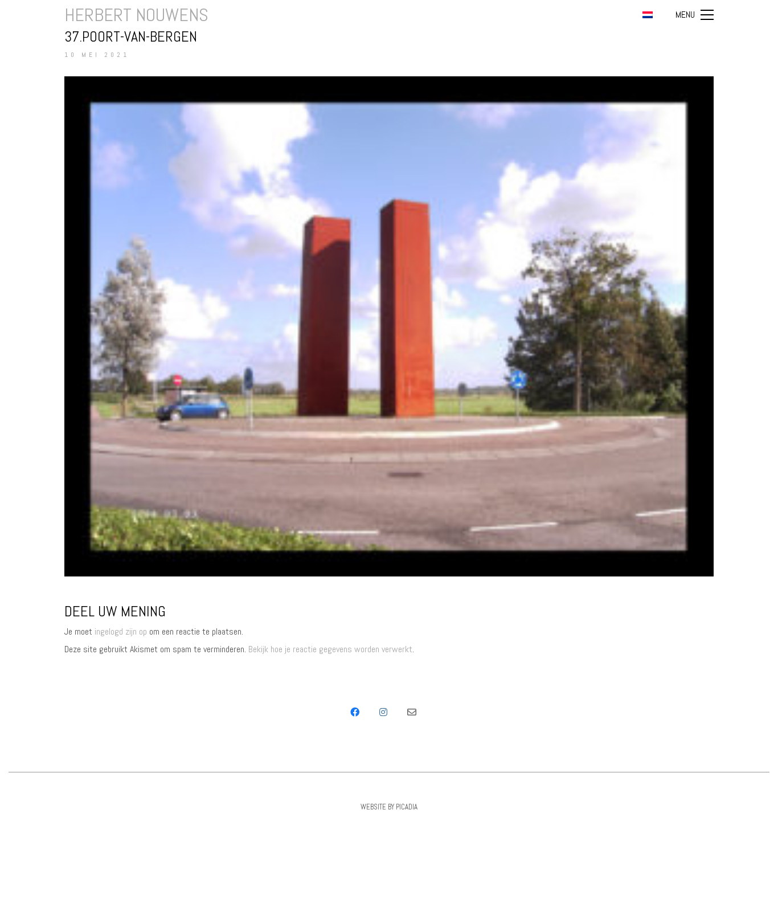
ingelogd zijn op (121, 631)
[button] (694, 15)
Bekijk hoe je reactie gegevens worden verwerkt (330, 649)
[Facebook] (354, 712)
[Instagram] (383, 712)
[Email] (411, 712)
